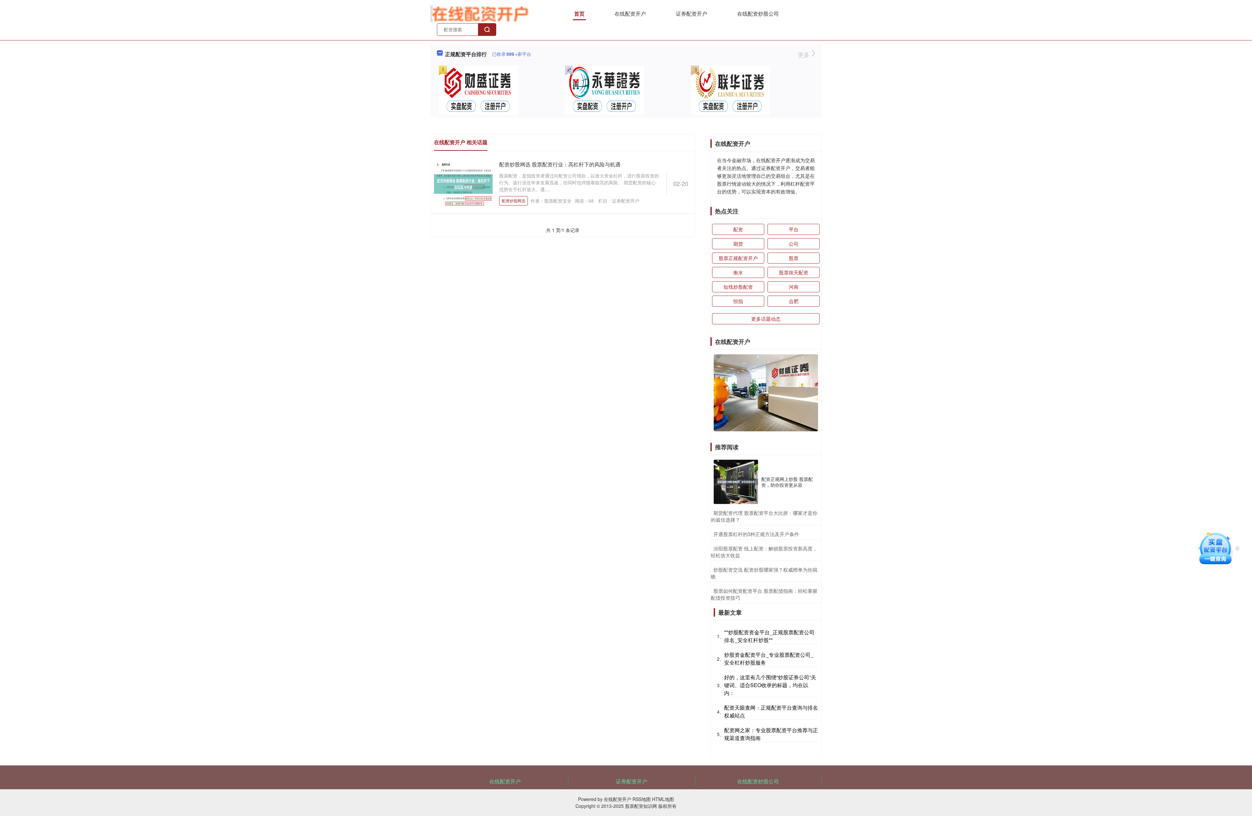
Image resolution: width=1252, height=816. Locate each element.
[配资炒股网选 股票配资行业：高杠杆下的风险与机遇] (463, 183)
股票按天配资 (793, 272)
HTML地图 (663, 799)
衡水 (738, 272)
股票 (793, 257)
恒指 (738, 301)
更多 (804, 54)
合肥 (793, 301)
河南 (793, 286)
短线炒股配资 (738, 286)
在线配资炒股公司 (758, 13)
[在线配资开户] (480, 13)
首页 (579, 13)
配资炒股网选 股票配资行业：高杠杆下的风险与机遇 (559, 164)
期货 (738, 243)
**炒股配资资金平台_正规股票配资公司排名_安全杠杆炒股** (769, 636)
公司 (793, 243)
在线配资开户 (630, 13)
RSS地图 (642, 799)
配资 (738, 229)
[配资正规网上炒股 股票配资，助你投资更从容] (736, 482)
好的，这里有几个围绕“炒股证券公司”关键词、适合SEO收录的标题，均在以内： (770, 685)
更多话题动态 (766, 318)
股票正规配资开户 (738, 257)
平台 (793, 229)
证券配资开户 (691, 13)
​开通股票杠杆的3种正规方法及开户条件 (756, 534)
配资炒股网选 (513, 200)
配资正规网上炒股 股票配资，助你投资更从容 (787, 482)
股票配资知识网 (641, 806)
